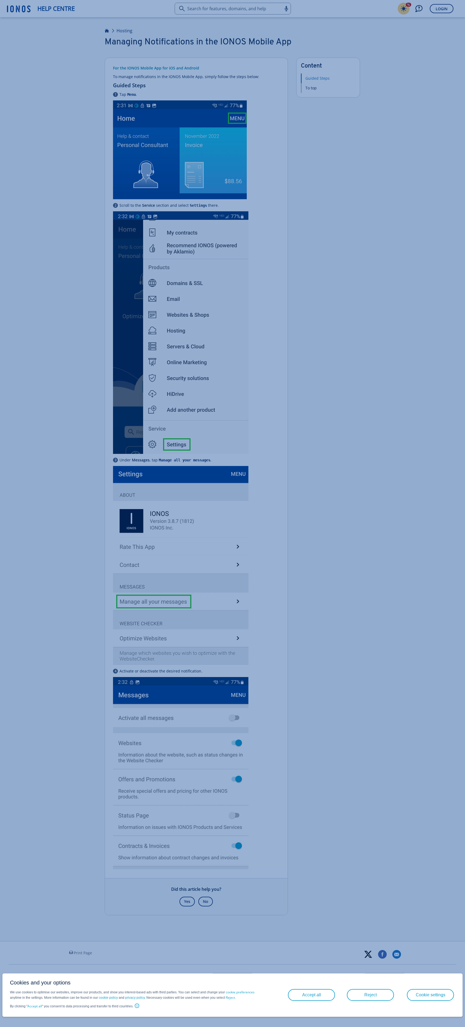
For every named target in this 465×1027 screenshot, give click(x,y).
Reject (230, 997)
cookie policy (108, 998)
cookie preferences (240, 992)
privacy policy (135, 998)
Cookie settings (430, 995)
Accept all (34, 1006)
